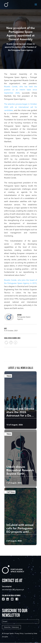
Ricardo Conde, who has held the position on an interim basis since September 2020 (20, 89)
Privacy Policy (19, 633)
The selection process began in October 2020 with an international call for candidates (20, 107)
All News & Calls (25, 368)
